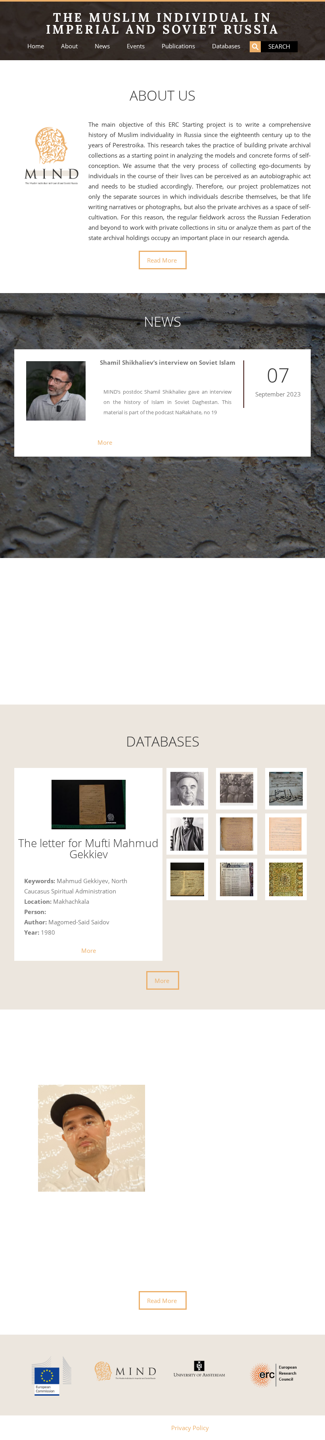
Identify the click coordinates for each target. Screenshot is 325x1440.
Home (35, 46)
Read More (162, 260)
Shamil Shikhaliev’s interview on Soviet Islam (167, 362)
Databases (226, 46)
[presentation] (31, 1190)
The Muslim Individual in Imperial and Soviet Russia (162, 23)
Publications (178, 46)
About (69, 46)
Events (136, 46)
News (102, 46)
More (105, 442)
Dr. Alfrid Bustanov (181, 1087)
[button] (151, 679)
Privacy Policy (190, 1428)
